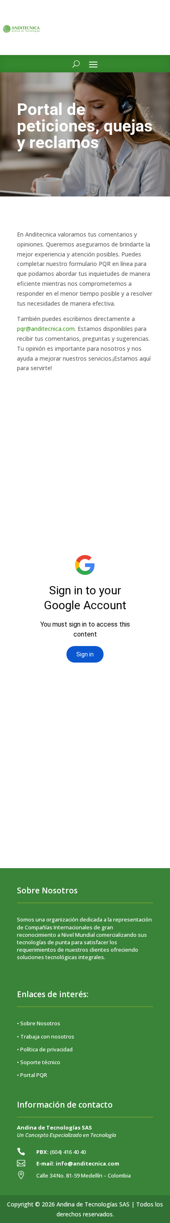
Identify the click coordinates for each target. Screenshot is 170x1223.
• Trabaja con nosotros (45, 1036)
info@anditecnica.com (87, 1163)
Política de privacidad (46, 1049)
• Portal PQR (32, 1075)
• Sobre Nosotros (38, 1023)
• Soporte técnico (38, 1062)
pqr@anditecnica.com (46, 329)
